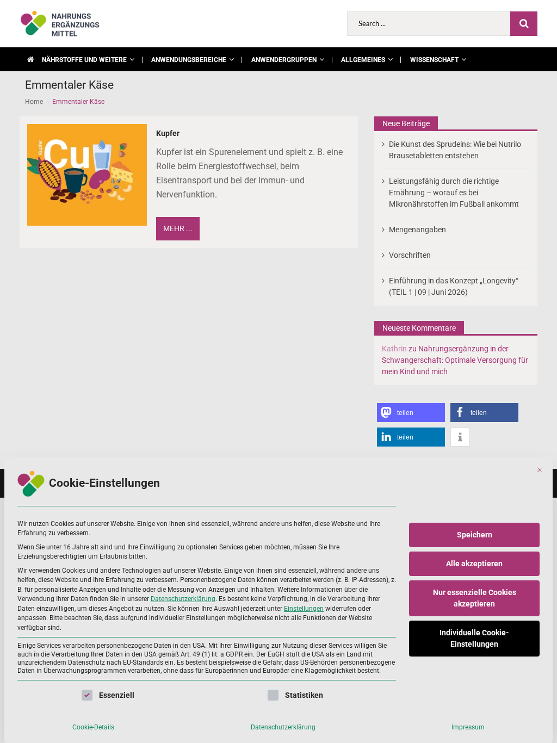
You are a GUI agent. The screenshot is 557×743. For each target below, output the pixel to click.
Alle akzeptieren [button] (474, 563)
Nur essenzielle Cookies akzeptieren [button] (474, 598)
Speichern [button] (474, 534)
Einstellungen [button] (304, 608)
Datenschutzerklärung (183, 599)
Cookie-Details (93, 727)
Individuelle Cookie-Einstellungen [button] (474, 638)
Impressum (468, 727)
